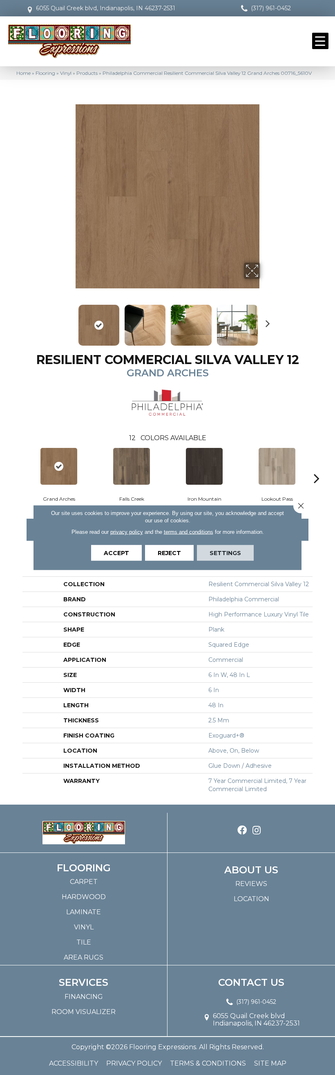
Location (251, 899)
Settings (225, 553)
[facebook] (242, 830)
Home (23, 73)
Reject (169, 553)
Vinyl (65, 73)
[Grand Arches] (58, 466)
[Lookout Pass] (277, 466)
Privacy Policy (134, 1063)
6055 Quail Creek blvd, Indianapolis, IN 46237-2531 (105, 8)
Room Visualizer (83, 1012)
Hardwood (84, 897)
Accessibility (73, 1063)
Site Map (270, 1063)
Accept (116, 553)
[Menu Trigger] (320, 41)
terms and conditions (188, 532)
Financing (84, 997)
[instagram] (256, 830)
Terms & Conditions (208, 1063)
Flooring (45, 73)
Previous (69, 321)
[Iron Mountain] (204, 466)
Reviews (251, 884)
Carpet (84, 882)
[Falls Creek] (131, 466)
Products (87, 73)
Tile (83, 942)
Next (265, 321)
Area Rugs (83, 957)
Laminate (83, 912)
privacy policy (126, 532)
